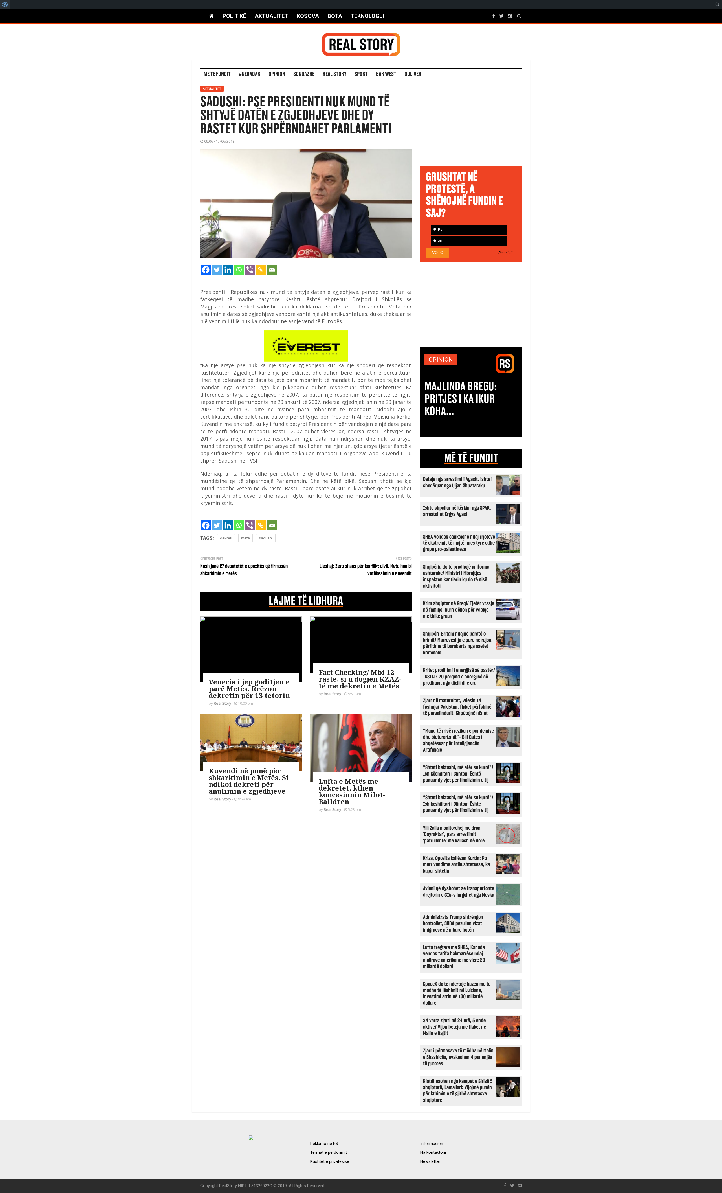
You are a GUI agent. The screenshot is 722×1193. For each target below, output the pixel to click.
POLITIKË (234, 16)
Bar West (386, 74)
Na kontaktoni (433, 1152)
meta (245, 537)
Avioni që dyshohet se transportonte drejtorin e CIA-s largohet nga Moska (458, 892)
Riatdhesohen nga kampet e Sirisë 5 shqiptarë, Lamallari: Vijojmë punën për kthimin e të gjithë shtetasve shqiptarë (458, 1091)
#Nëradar (249, 74)
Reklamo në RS (324, 1143)
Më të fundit (217, 74)
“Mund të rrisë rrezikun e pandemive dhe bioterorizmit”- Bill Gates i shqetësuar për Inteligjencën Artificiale (458, 740)
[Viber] (250, 270)
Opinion (276, 74)
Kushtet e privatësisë (329, 1161)
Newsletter (430, 1161)
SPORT (361, 74)
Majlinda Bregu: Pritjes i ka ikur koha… (460, 399)
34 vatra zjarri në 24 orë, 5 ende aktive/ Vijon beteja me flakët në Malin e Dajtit (454, 1027)
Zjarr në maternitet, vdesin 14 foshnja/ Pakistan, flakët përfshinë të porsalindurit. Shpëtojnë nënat (457, 707)
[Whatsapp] (239, 270)
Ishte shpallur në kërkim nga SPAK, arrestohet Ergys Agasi (457, 511)
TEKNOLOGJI (367, 16)
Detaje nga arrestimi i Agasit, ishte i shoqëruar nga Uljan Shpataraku (457, 482)
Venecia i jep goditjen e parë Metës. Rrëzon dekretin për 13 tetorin (249, 688)
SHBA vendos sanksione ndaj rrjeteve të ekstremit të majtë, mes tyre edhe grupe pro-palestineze (459, 543)
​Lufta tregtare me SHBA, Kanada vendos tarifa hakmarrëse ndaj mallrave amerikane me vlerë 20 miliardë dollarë (454, 957)
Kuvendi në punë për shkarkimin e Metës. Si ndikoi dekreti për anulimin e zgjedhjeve (249, 781)
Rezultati (505, 253)
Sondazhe (303, 74)
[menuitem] (5, 4)
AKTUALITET (271, 16)
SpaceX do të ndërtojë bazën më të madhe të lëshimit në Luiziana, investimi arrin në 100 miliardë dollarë (456, 994)
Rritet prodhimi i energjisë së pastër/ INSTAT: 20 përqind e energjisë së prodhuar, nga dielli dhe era (459, 677)
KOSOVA (308, 16)
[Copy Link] (261, 270)
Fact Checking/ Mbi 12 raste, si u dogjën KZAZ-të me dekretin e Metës (360, 678)
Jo (439, 241)
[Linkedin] (228, 270)
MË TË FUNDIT (471, 458)
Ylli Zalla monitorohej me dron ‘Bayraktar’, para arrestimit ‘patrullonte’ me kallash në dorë (454, 835)
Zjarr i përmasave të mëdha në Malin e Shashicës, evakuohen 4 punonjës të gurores (458, 1057)
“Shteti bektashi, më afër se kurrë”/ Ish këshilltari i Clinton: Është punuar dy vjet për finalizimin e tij (458, 774)
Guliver (412, 74)
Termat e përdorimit (328, 1152)
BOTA (334, 16)
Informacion (431, 1143)
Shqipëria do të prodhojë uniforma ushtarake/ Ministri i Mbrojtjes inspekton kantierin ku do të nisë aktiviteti (456, 576)
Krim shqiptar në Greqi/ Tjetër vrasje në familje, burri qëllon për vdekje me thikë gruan (458, 610)
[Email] (272, 270)
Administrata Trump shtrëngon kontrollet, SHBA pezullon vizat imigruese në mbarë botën (453, 924)
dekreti (226, 537)
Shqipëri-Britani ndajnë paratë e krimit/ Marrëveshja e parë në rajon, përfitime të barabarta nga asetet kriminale (458, 643)
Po (439, 229)
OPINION (441, 359)
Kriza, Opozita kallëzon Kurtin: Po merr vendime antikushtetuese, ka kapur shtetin (456, 865)
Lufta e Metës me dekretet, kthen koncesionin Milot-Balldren (352, 791)
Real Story (334, 74)
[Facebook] (206, 270)
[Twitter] (217, 270)
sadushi (266, 537)
